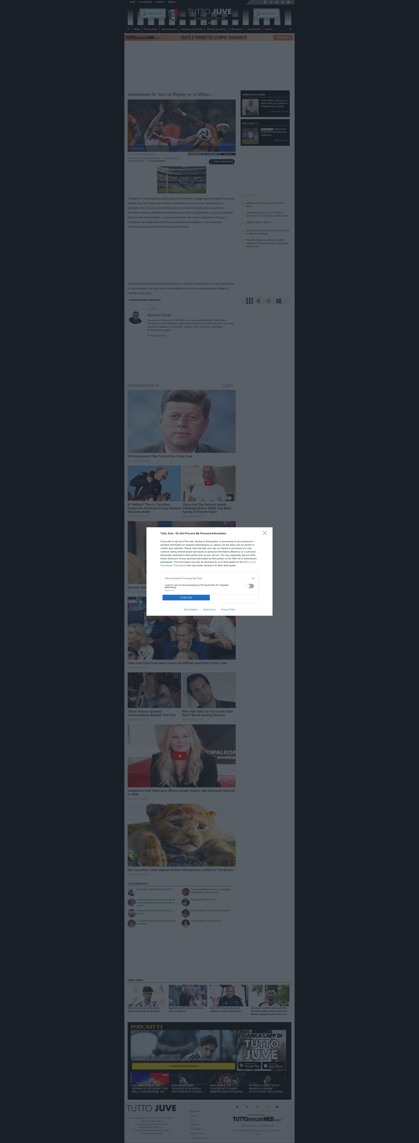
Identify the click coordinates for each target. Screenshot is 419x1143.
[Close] (266, 534)
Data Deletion (191, 609)
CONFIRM (186, 597)
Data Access (209, 609)
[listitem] (209, 578)
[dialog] (209, 571)
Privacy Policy (228, 609)
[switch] (250, 586)
